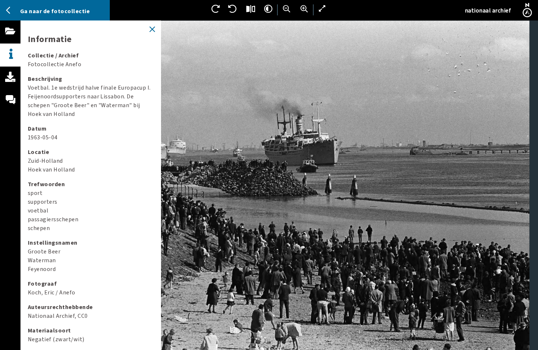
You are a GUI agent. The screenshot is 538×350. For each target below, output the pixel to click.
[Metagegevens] (10, 55)
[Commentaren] (10, 108)
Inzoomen (304, 8)
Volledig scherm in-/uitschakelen (322, 8)
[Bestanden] (10, 39)
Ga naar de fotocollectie (55, 11)
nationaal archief (488, 11)
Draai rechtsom (215, 8)
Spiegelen (250, 8)
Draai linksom (233, 8)
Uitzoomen (286, 8)
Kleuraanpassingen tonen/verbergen (268, 8)
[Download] (10, 85)
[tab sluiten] (152, 29)
